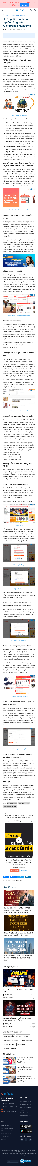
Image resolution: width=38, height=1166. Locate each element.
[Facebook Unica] (26, 1139)
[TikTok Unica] (30, 1139)
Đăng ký (15, 870)
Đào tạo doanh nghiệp (7, 1131)
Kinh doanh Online (24, 803)
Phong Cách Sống (9, 1036)
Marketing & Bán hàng (22, 1036)
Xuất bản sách (5, 1136)
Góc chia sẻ (23, 1110)
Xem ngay (24, 5)
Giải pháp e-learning (7, 1128)
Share (14, 877)
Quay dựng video (6, 1133)
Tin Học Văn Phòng (9, 1044)
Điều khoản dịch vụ (25, 1112)
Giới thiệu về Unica (25, 1101)
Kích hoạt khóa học (25, 1107)
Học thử (24, 870)
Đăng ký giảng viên (6, 1125)
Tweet (21, 877)
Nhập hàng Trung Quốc (10, 806)
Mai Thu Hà (8, 30)
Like (7, 877)
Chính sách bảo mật (25, 1115)
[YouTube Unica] (21, 1139)
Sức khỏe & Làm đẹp (10, 1048)
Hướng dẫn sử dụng (25, 1104)
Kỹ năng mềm (21, 1044)
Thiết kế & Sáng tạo (26, 1040)
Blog (7, 15)
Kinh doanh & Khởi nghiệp (19, 15)
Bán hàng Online (12, 803)
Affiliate (3, 1139)
